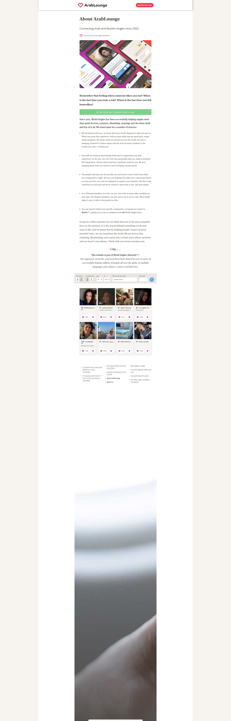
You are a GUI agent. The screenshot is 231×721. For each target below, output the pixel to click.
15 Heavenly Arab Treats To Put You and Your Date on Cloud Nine (92, 378)
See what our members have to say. (117, 112)
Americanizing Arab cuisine (140, 376)
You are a (79, 276)
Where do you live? (119, 276)
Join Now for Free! (145, 5)
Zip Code (142, 276)
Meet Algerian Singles (138, 366)
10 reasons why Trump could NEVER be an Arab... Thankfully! (92, 369)
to (104, 276)
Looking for (90, 276)
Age (97, 276)
